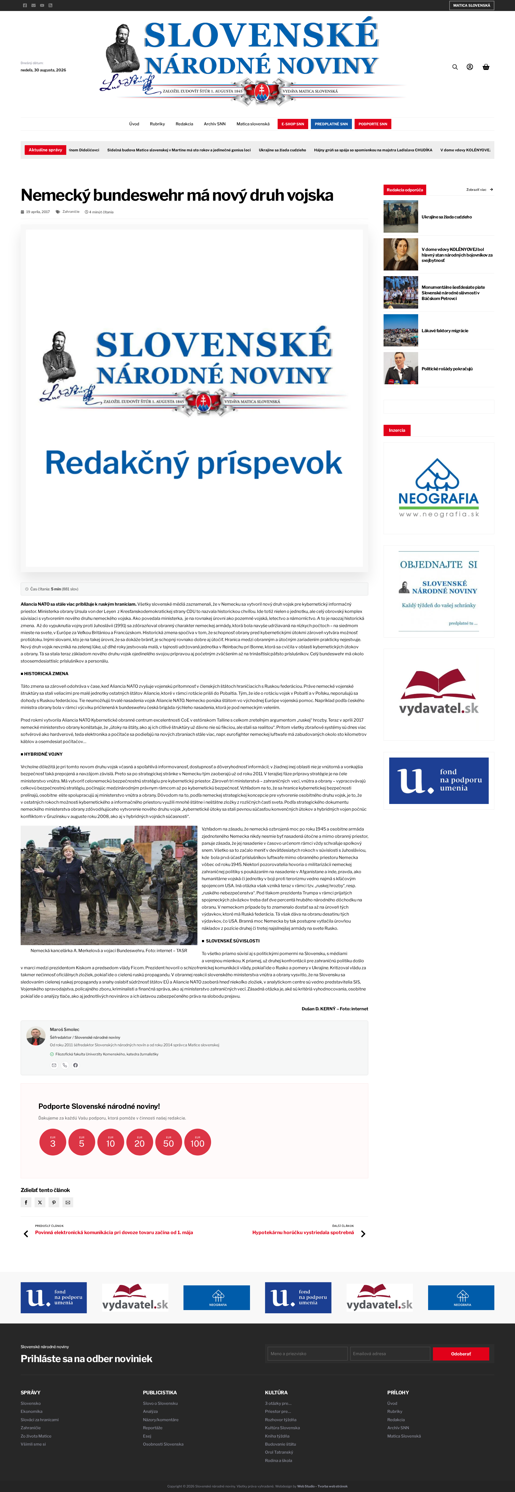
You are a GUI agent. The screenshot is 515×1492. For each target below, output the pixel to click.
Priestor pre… (278, 1411)
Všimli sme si (33, 1444)
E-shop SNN (293, 124)
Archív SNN (215, 124)
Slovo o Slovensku (160, 1403)
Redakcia (184, 124)
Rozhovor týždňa (280, 1419)
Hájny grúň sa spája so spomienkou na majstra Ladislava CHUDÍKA (352, 150)
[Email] (54, 1065)
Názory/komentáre (161, 1419)
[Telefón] (65, 1065)
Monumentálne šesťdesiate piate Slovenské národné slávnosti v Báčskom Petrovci (453, 293)
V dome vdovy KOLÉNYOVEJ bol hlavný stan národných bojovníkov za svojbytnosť (457, 255)
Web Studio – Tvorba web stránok (322, 1486)
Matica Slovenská (471, 5)
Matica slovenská (253, 124)
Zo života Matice (36, 1436)
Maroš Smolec (64, 1029)
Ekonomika (31, 1411)
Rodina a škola (278, 1460)
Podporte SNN (373, 124)
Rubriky (157, 124)
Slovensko (31, 1403)
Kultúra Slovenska (282, 1427)
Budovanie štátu (280, 1444)
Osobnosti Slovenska (163, 1444)
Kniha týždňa (277, 1436)
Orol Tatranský (279, 1452)
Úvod (134, 124)
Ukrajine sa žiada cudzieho (261, 150)
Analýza (150, 1411)
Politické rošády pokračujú (447, 368)
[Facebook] (75, 1065)
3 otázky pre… (278, 1403)
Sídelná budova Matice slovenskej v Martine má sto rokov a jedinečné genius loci (158, 150)
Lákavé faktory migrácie (445, 330)
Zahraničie (70, 212)
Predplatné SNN (331, 124)
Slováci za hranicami (40, 1419)
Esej (147, 1436)
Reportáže (153, 1427)
